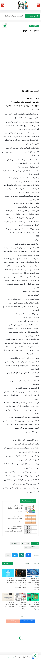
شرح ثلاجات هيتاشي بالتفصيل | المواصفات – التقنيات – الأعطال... (33, 585)
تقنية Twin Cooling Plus (10, 582)
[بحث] (2, 5)
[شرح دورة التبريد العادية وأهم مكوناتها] (20, 597)
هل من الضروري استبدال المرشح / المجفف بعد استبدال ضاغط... (20, 584)
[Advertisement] (20, 65)
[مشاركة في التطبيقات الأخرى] (8, 555)
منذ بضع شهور (34, 578)
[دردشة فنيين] (20, 5)
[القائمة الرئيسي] (38, 5)
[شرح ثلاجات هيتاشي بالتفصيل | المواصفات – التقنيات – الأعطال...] (33, 573)
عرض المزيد (7, 563)
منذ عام (23, 578)
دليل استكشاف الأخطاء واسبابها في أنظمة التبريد (14, 530)
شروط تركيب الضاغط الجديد (9, 606)
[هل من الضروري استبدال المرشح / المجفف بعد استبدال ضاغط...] (20, 573)
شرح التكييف (15, 543)
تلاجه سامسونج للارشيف (13, 16)
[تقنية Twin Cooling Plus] (8, 573)
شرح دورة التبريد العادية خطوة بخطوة (33, 607)
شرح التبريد (33, 26)
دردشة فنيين (10, 657)
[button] (28, 555)
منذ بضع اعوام (17, 505)
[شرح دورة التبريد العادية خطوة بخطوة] (33, 597)
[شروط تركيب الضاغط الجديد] (8, 597)
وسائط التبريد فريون (31, 547)
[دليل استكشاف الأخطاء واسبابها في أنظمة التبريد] (30, 529)
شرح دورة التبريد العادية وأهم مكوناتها (21, 607)
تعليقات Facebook (27, 621)
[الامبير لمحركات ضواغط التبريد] (30, 519)
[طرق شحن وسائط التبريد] (30, 509)
